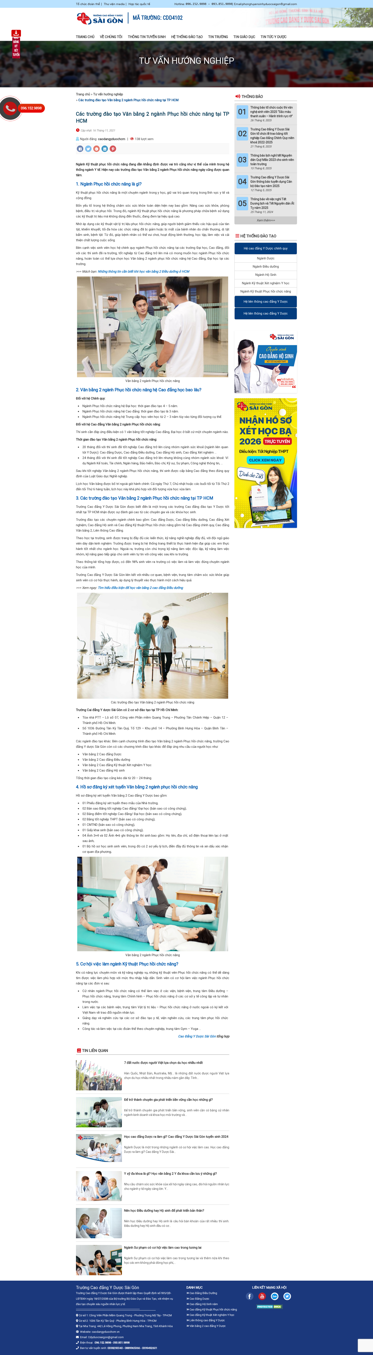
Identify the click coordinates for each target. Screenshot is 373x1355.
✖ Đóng (219, 665)
